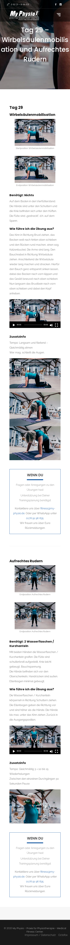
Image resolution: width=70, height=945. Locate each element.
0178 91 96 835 (35, 518)
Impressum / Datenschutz (40, 935)
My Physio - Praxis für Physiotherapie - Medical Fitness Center (39, 930)
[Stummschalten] (51, 325)
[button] (35, 313)
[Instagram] (60, 4)
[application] (35, 313)
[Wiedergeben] (13, 325)
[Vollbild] (56, 325)
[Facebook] (55, 4)
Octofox (63, 935)
